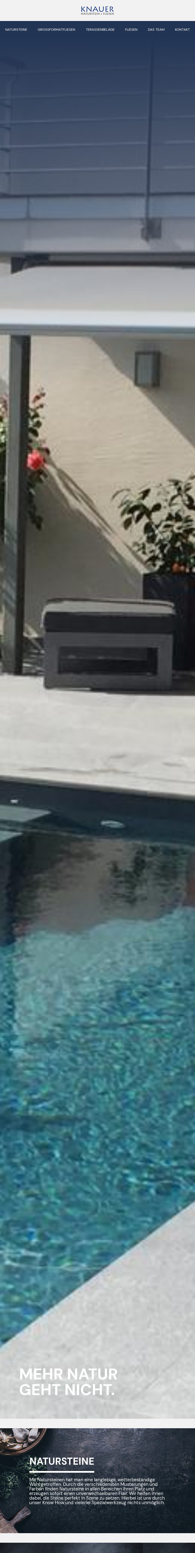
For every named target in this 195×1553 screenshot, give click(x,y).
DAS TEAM (156, 29)
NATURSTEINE (16, 29)
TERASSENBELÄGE (100, 29)
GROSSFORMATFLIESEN (56, 29)
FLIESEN (131, 29)
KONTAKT (182, 29)
